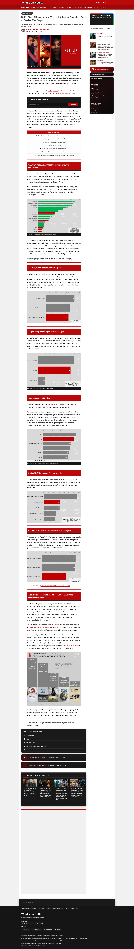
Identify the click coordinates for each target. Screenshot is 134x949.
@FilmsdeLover (44, 29)
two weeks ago (53, 404)
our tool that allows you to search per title (60, 94)
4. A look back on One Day (54, 145)
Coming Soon (35, 7)
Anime (74, 7)
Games (80, 7)
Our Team (41, 908)
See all (110, 78)
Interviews (61, 7)
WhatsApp (52, 765)
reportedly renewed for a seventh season (55, 586)
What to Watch (88, 7)
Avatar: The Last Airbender (38, 757)
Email (59, 765)
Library (103, 7)
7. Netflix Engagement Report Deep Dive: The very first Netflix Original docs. (54, 155)
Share (65, 765)
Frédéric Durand (32, 29)
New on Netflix (25, 7)
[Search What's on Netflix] (107, 2)
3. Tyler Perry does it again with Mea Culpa (54, 142)
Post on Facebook (42, 765)
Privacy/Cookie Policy (72, 908)
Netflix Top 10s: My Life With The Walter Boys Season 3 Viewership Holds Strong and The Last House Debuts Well (45, 792)
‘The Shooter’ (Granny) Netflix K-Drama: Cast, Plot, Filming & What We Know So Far (104, 56)
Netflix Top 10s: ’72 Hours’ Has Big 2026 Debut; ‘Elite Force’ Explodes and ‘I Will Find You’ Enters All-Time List (77, 792)
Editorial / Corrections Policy (55, 908)
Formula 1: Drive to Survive (57, 757)
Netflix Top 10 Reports (27, 13)
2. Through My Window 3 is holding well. (54, 139)
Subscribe (73, 104)
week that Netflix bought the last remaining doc (46, 627)
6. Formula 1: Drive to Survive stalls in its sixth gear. (54, 152)
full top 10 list (53, 91)
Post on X (32, 765)
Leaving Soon (44, 7)
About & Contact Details (29, 908)
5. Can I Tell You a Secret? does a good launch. (54, 148)
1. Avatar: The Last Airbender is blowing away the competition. (54, 136)
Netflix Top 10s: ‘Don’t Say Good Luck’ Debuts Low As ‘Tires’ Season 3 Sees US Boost (30, 792)
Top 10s (95, 7)
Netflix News (53, 7)
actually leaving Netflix (71, 646)
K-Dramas (68, 7)
